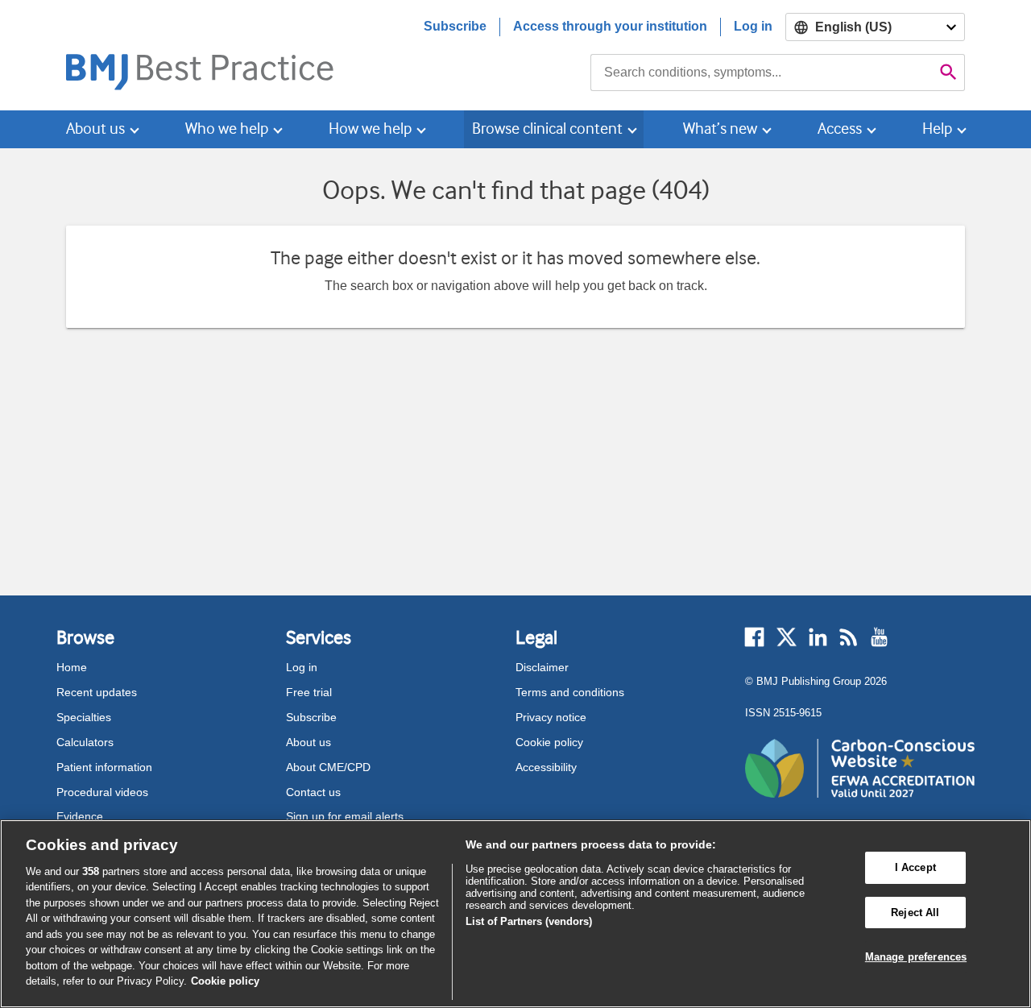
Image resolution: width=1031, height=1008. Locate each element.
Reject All (915, 912)
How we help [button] (370, 128)
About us (308, 742)
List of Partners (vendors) (529, 921)
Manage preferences (916, 957)
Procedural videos (102, 792)
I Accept (915, 867)
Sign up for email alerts (345, 816)
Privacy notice (551, 717)
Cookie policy (549, 742)
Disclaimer (542, 667)
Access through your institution (610, 26)
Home (71, 667)
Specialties (83, 717)
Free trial (309, 692)
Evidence (79, 816)
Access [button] (840, 128)
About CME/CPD (328, 767)
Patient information (104, 767)
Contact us (313, 792)
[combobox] (761, 72)
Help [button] (937, 128)
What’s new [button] (720, 128)
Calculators (85, 742)
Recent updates (96, 692)
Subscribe (455, 26)
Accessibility (546, 767)
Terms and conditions (570, 692)
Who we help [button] (226, 128)
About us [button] (95, 128)
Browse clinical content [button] (547, 128)
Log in (753, 26)
